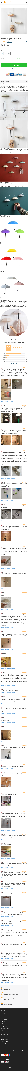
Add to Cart (14, 65)
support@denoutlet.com (6, 1013)
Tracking (2, 1046)
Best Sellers (7, 6)
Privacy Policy (4, 1026)
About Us (3, 1021)
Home (2, 6)
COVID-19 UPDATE (5, 1030)
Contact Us (3, 1023)
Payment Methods (4, 1039)
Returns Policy (4, 1043)
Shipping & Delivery (5, 1041)
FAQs (2, 1037)
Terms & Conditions (5, 1028)
